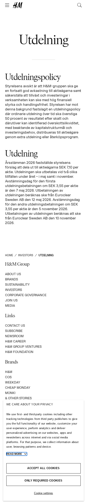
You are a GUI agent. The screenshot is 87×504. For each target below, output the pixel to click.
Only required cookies (43, 480)
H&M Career (15, 341)
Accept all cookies (43, 468)
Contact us (15, 325)
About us (13, 274)
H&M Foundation (19, 352)
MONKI (10, 393)
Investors (13, 290)
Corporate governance (25, 295)
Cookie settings (43, 493)
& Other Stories (18, 398)
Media (10, 305)
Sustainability (17, 284)
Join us (11, 300)
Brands (11, 279)
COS (8, 377)
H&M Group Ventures (23, 346)
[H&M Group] (43, 5)
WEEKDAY (12, 382)
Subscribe (14, 331)
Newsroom (14, 336)
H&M (8, 372)
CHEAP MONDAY (17, 387)
